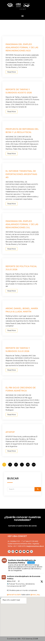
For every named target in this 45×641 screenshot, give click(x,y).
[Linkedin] (20, 551)
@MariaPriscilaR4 (14, 595)
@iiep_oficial (11, 581)
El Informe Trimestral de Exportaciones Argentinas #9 (21, 174)
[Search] (38, 489)
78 (28, 464)
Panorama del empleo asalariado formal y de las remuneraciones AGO (22, 47)
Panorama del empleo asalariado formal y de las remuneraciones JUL (22, 224)
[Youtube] (16, 551)
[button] (22, 16)
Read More (11, 72)
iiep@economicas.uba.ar (35, 546)
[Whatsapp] (31, 551)
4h (19, 581)
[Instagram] (12, 551)
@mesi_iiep (35, 595)
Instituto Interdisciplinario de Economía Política (23, 577)
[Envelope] (27, 551)
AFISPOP (10, 432)
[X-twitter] (9, 551)
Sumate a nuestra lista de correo (22, 526)
